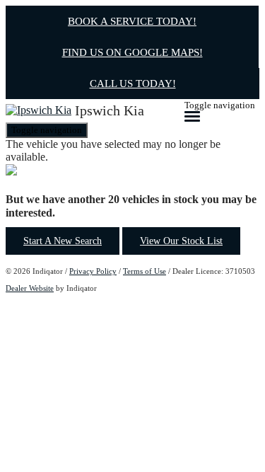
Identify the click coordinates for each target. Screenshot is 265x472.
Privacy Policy (93, 271)
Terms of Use (144, 271)
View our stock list (181, 241)
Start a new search (62, 241)
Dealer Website (30, 288)
